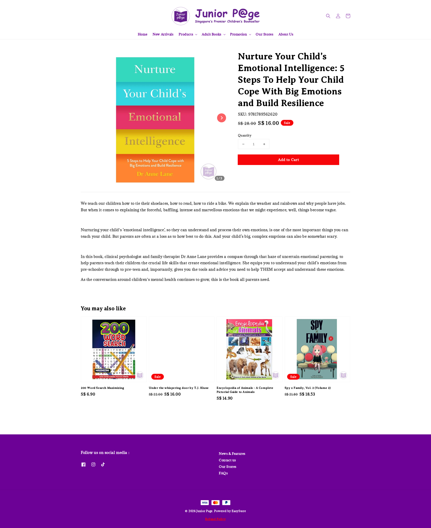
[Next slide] (221, 117)
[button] (328, 16)
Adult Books (211, 34)
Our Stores (264, 34)
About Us (286, 34)
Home (142, 34)
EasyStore (239, 511)
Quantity (244, 135)
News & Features (232, 454)
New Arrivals (163, 34)
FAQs (223, 473)
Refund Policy (215, 519)
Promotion (238, 34)
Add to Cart (288, 159)
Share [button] (248, 173)
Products (186, 34)
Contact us (227, 460)
